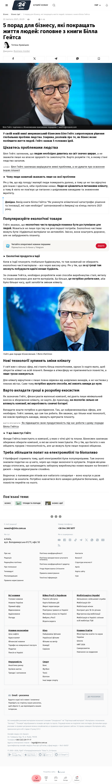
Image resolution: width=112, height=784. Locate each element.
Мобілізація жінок (85, 606)
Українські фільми (51, 638)
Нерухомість (15, 661)
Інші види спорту (50, 680)
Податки (12, 649)
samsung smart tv (61, 754)
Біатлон (46, 676)
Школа (80, 641)
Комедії (46, 645)
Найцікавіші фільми (52, 634)
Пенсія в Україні (15, 652)
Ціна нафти (13, 634)
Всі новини (14, 595)
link (59, 539)
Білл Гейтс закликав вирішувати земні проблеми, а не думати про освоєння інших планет (54, 168)
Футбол (46, 669)
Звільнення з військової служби (91, 599)
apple (30, 754)
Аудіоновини (14, 614)
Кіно (45, 630)
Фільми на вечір (50, 641)
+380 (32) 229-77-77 (23, 740)
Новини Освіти (84, 630)
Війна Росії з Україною (55, 595)
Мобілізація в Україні (88, 595)
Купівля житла (14, 669)
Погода (11, 617)
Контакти (79, 553)
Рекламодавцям (10, 576)
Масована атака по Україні (55, 614)
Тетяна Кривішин (20, 45)
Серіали (46, 649)
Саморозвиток (83, 648)
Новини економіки (18, 630)
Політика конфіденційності (51, 553)
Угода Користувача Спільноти (52, 569)
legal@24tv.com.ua (39, 743)
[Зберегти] (99, 58)
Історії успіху (40, 5)
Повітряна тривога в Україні (55, 610)
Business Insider (22, 51)
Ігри (77, 576)
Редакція (7, 558)
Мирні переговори (51, 606)
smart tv (45, 754)
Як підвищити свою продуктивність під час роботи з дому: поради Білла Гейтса (53, 424)
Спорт (46, 661)
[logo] (21, 5)
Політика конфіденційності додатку (55, 564)
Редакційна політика (12, 562)
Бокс (45, 665)
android (15, 754)
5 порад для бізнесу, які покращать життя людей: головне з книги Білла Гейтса (56, 14)
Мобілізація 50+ (84, 603)
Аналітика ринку (15, 665)
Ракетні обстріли (50, 599)
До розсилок (94, 697)
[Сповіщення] (107, 5)
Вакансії (78, 558)
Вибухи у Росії (49, 617)
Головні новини (15, 599)
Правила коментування (49, 573)
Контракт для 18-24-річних (89, 610)
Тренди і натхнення (17, 673)
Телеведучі (8, 571)
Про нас (7, 553)
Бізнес (6, 14)
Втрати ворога (49, 621)
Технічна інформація (48, 578)
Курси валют (14, 638)
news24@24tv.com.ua (15, 528)
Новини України (15, 603)
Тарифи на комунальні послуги (22, 645)
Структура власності (83, 562)
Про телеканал (10, 567)
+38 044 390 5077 (66, 528)
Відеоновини (14, 610)
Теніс (45, 673)
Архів (77, 567)
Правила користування (13, 580)
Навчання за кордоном (87, 652)
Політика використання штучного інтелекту (54, 559)
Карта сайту (80, 571)
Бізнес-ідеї (16, 14)
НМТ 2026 (81, 644)
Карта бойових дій (51, 603)
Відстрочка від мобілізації (88, 614)
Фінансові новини (16, 641)
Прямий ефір (14, 606)
